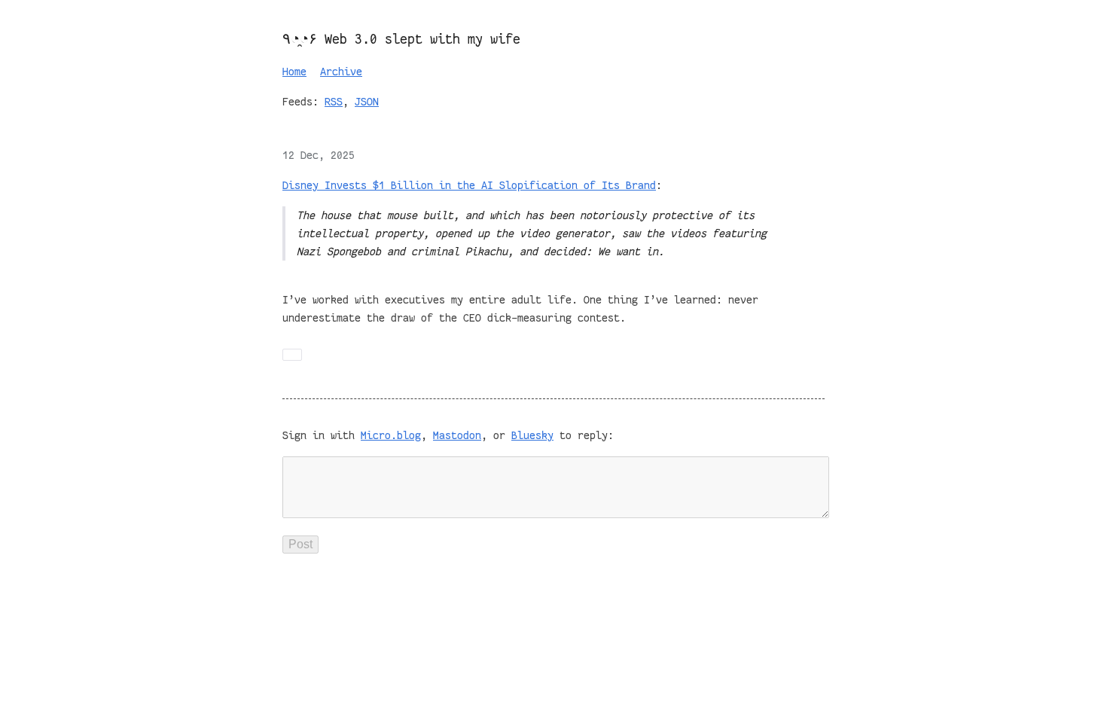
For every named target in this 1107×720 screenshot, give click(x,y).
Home (294, 72)
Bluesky (532, 435)
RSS (334, 102)
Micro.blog (391, 435)
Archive (341, 72)
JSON (367, 102)
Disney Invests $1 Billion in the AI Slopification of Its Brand (469, 185)
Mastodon (457, 435)
